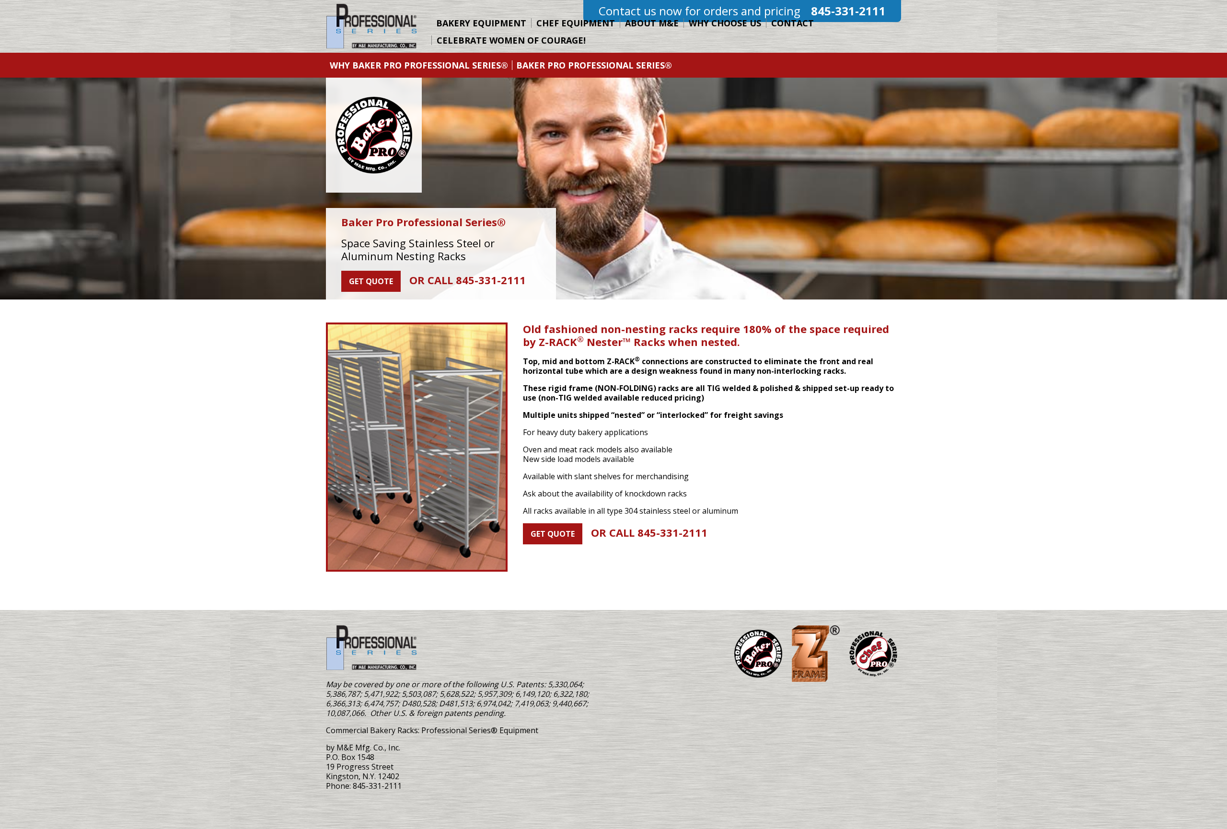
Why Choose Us (725, 23)
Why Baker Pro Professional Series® (419, 65)
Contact (792, 23)
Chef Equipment (575, 23)
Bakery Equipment (481, 23)
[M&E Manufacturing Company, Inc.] (371, 647)
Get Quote (371, 281)
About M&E (652, 23)
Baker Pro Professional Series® (594, 65)
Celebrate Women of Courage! (511, 40)
